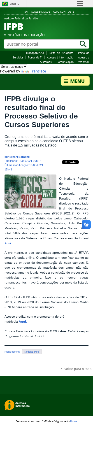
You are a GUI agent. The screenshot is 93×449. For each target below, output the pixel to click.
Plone (73, 421)
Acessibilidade (40, 11)
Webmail (83, 62)
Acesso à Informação (60, 57)
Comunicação (65, 62)
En (26, 11)
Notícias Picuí (32, 351)
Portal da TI (35, 57)
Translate (38, 71)
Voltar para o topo (77, 369)
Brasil (14, 4)
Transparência (35, 53)
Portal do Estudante (61, 53)
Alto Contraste (63, 11)
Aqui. (8, 243)
